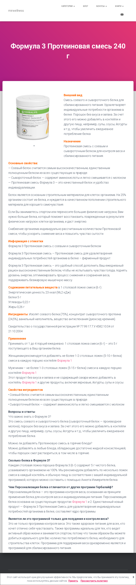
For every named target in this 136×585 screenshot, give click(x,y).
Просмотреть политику (94, 580)
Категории (67, 6)
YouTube (122, 15)
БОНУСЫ (100, 6)
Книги (118, 6)
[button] (74, 6)
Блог (85, 6)
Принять (73, 580)
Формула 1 (64, 360)
